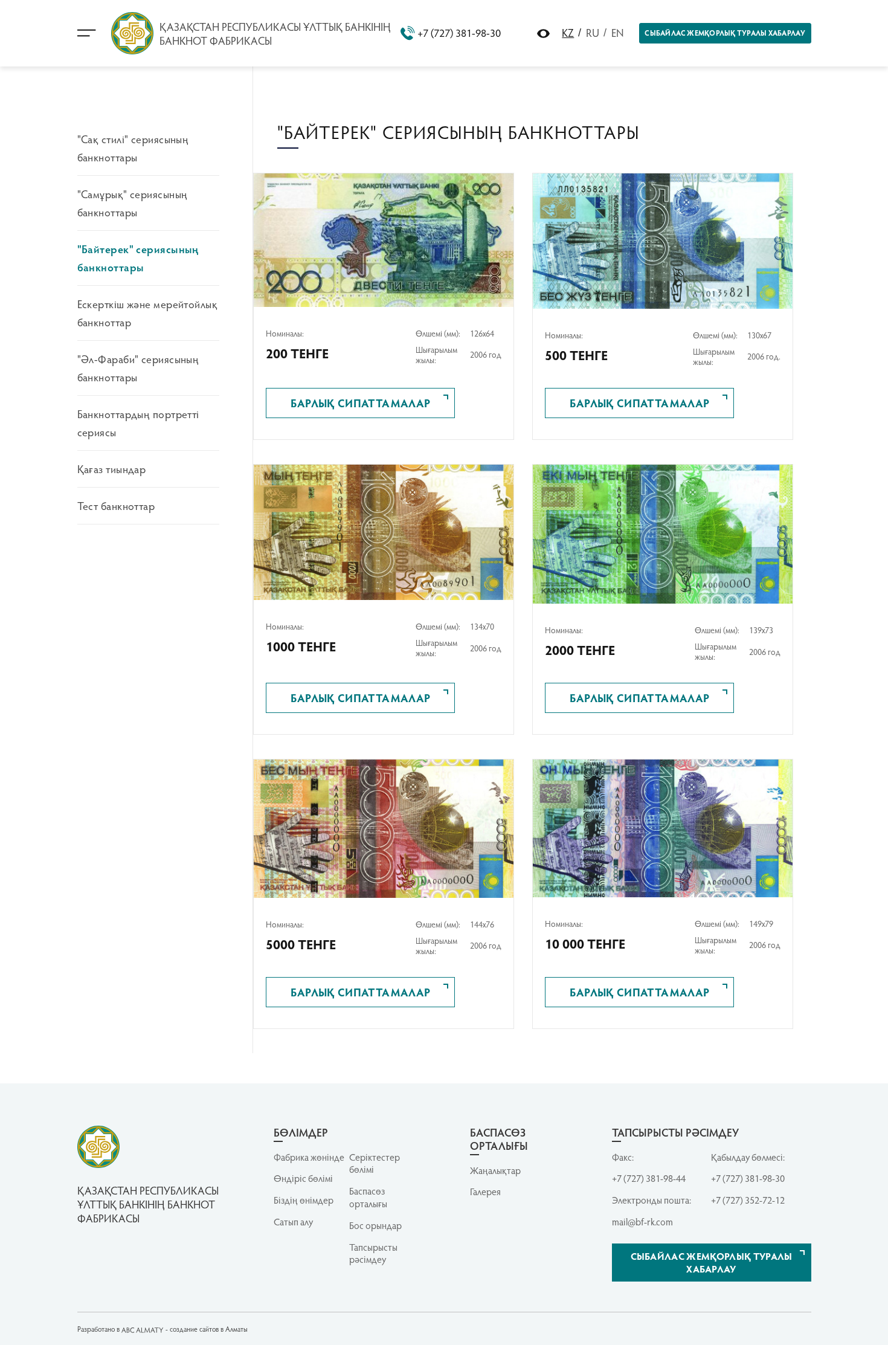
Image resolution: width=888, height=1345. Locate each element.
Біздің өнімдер (303, 1200)
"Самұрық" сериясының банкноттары (132, 202)
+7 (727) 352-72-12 (748, 1200)
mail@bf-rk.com (642, 1222)
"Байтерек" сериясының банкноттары (138, 257)
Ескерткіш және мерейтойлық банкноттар (147, 312)
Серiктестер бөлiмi (374, 1163)
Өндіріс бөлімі (303, 1178)
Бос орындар (375, 1225)
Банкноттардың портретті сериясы (138, 422)
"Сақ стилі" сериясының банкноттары (133, 147)
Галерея (485, 1191)
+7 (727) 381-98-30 (459, 33)
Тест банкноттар (116, 505)
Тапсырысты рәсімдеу (373, 1253)
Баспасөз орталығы (368, 1197)
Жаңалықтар (495, 1170)
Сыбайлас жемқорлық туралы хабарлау (725, 32)
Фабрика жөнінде (309, 1157)
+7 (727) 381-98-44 (649, 1178)
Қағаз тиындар (111, 468)
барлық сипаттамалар (361, 402)
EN (617, 32)
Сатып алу (293, 1222)
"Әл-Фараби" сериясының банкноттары (138, 367)
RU (592, 32)
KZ (568, 32)
